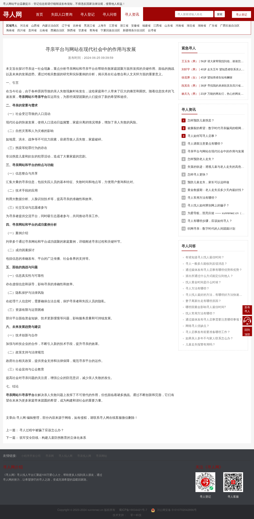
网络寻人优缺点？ (197, 325)
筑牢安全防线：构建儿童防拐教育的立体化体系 (52, 437)
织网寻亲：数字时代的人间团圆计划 (208, 228)
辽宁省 (66, 25)
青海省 (93, 30)
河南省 (180, 25)
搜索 (219, 14)
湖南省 (202, 25)
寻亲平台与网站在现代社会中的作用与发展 (213, 151)
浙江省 (124, 25)
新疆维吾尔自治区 (134, 30)
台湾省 (152, 30)
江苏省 (113, 25)
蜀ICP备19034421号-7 (133, 510)
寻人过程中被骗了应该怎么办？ (41, 430)
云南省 (43, 30)
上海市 (102, 25)
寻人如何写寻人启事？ (200, 136)
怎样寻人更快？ (195, 174)
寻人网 (21, 417)
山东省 (169, 25)
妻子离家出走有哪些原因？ (203, 301)
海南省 (10, 30)
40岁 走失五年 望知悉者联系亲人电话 (214, 69)
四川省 (21, 30)
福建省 (146, 25)
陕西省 (71, 30)
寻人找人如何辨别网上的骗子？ (205, 205)
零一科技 (135, 515)
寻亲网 (49, 456)
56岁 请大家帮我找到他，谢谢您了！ (214, 61)
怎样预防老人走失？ (198, 159)
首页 (41, 14)
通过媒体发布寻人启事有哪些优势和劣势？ (214, 269)
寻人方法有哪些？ (197, 288)
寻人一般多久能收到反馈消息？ (206, 263)
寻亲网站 (101, 456)
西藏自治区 (57, 30)
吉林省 (77, 25)
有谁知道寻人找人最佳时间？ (205, 257)
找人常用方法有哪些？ (200, 313)
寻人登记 (87, 14)
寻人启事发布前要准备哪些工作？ (208, 332)
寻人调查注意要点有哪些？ (203, 143)
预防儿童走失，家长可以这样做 (206, 182)
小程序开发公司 (31, 456)
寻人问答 (110, 14)
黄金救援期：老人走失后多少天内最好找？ (213, 190)
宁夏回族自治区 (110, 30)
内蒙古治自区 (50, 25)
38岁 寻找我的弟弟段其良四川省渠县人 (215, 85)
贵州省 (32, 30)
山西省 (35, 25)
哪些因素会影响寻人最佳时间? (206, 307)
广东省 (213, 25)
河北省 (24, 25)
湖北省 (191, 25)
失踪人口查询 (61, 14)
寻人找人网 (65, 456)
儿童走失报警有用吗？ (200, 344)
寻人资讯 (132, 14)
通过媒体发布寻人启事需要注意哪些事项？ (214, 319)
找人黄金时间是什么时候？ (203, 282)
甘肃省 (82, 30)
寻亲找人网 (84, 456)
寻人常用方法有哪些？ (199, 197)
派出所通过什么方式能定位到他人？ (209, 276)
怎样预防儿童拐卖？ (198, 120)
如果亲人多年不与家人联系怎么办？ (209, 338)
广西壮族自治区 (230, 25)
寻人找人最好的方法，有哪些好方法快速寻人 (215, 294)
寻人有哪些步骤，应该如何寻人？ (207, 220)
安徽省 (135, 25)
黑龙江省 (89, 25)
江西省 (157, 25)
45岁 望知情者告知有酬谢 (207, 77)
